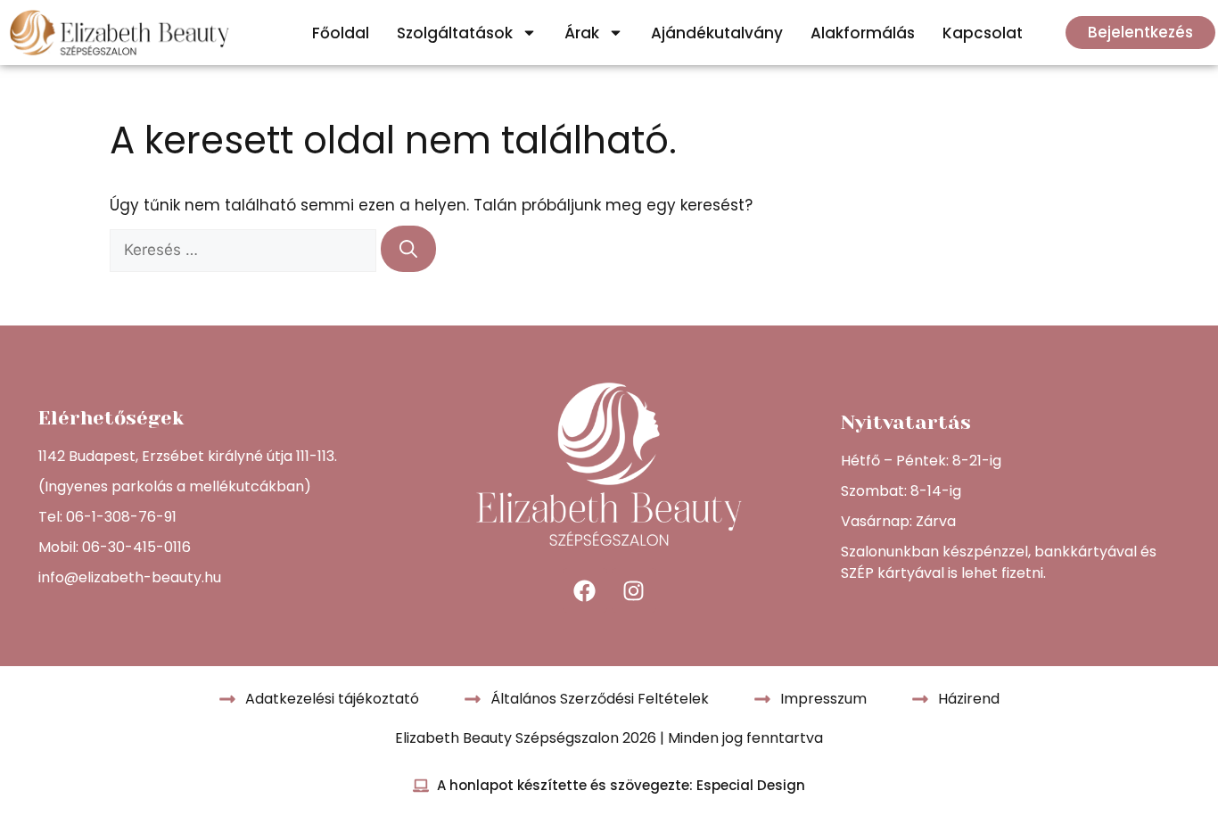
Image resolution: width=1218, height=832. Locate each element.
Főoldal (340, 33)
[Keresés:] (245, 249)
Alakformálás (863, 33)
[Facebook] (585, 590)
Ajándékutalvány (717, 33)
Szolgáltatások (455, 33)
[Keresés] (408, 249)
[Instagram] (634, 590)
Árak (581, 33)
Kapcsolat (982, 33)
